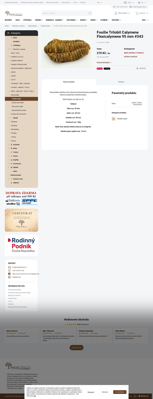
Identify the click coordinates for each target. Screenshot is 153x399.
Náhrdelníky (15, 129)
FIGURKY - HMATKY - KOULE (20, 87)
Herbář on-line (18, 179)
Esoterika (16, 144)
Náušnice (14, 125)
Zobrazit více (76, 348)
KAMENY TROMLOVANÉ (19, 64)
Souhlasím (121, 392)
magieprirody (16, 277)
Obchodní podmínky (11, 2)
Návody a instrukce (52, 2)
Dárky (15, 148)
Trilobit (83, 131)
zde (35, 396)
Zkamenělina (137, 104)
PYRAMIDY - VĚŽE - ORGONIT (20, 83)
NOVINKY (16, 41)
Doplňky (16, 160)
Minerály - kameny (19, 49)
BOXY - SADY (15, 53)
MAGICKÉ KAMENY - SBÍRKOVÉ (21, 68)
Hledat (90, 13)
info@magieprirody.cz (19, 267)
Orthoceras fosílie (17, 106)
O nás (75, 2)
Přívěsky (14, 133)
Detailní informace (103, 62)
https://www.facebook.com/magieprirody (25, 274)
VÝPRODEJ (17, 45)
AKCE (15, 38)
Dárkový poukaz (16, 175)
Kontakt (82, 2)
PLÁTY (13, 80)
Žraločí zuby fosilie (18, 102)
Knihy (15, 171)
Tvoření (15, 152)
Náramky (14, 122)
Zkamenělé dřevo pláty (19, 110)
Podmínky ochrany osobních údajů (32, 2)
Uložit (100, 68)
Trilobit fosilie (16, 99)
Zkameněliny (15, 95)
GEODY (13, 76)
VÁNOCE (16, 183)
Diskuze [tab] (121, 82)
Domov (15, 156)
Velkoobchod (66, 2)
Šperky (15, 118)
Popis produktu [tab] (69, 82)
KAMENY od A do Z (17, 57)
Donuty (13, 141)
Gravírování (17, 164)
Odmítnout (105, 392)
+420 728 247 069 (18, 270)
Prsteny (13, 137)
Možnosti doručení (130, 56)
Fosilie (134, 102)
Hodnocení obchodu (76, 319)
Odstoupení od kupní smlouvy (17, 307)
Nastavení (91, 392)
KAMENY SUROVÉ (17, 60)
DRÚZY (13, 72)
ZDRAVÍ (15, 167)
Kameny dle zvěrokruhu (18, 114)
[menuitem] (9, 20)
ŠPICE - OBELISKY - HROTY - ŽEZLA (22, 91)
